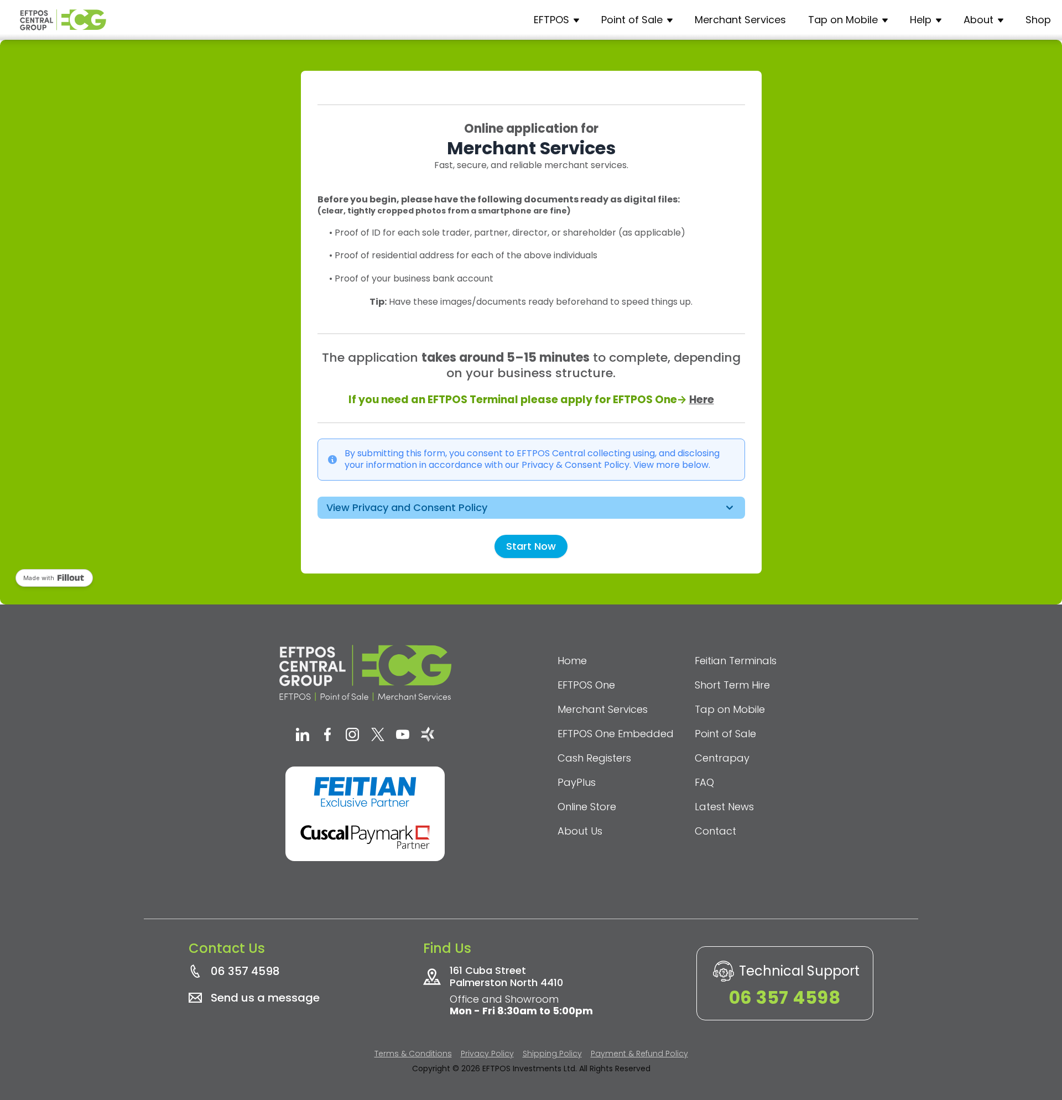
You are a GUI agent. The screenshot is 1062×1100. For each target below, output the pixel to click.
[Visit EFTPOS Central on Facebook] (327, 736)
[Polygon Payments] (427, 736)
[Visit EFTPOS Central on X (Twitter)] (377, 736)
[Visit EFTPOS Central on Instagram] (352, 736)
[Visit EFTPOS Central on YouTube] (402, 736)
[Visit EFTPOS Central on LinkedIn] (302, 736)
